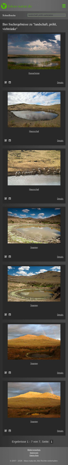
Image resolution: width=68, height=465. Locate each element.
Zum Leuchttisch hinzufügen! (10, 82)
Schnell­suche (9, 15)
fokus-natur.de (20, 6)
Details (60, 82)
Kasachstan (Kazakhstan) (7, 82)
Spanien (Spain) (7, 257)
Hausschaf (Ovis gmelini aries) (7, 140)
